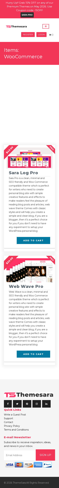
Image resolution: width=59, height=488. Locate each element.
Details (28, 157)
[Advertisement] (29, 95)
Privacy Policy (12, 425)
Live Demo (28, 165)
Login (41, 34)
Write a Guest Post (15, 414)
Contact (8, 422)
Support (8, 418)
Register (28, 34)
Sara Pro (27, 15)
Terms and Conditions (16, 429)
